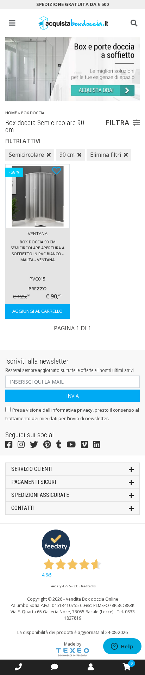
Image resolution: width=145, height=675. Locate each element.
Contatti (22, 508)
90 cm (67, 154)
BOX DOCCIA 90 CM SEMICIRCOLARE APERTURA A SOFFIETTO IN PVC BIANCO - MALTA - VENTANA (37, 250)
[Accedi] (91, 666)
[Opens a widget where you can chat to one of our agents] (122, 647)
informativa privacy (72, 410)
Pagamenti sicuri (33, 482)
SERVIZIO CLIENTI (31, 469)
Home (11, 112)
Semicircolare (26, 154)
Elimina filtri (105, 154)
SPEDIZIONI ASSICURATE (40, 495)
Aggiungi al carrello (37, 311)
